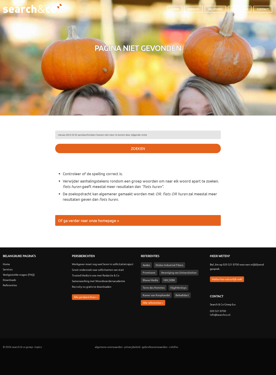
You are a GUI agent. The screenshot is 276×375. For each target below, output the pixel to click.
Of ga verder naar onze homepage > (88, 220)
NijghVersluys (178, 287)
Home (175, 9)
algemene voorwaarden (109, 346)
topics (38, 346)
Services (193, 9)
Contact (263, 9)
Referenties (10, 285)
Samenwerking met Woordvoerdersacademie (98, 281)
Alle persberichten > (86, 297)
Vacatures (215, 9)
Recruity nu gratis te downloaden (91, 286)
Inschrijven (240, 9)
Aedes (146, 265)
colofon (173, 346)
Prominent (149, 272)
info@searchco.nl (220, 314)
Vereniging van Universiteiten (179, 272)
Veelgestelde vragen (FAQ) (19, 274)
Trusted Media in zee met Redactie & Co (95, 275)
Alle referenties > (153, 302)
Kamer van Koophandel (156, 295)
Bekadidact (182, 295)
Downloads (9, 279)
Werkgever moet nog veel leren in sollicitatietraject (102, 264)
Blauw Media (150, 280)
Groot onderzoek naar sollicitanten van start (98, 269)
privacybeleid (132, 346)
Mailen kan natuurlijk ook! (227, 279)
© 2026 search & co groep (18, 346)
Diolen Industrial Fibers (169, 265)
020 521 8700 (231, 264)
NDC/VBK (169, 280)
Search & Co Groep (32, 7)
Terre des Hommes (154, 287)
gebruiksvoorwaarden (154, 346)
